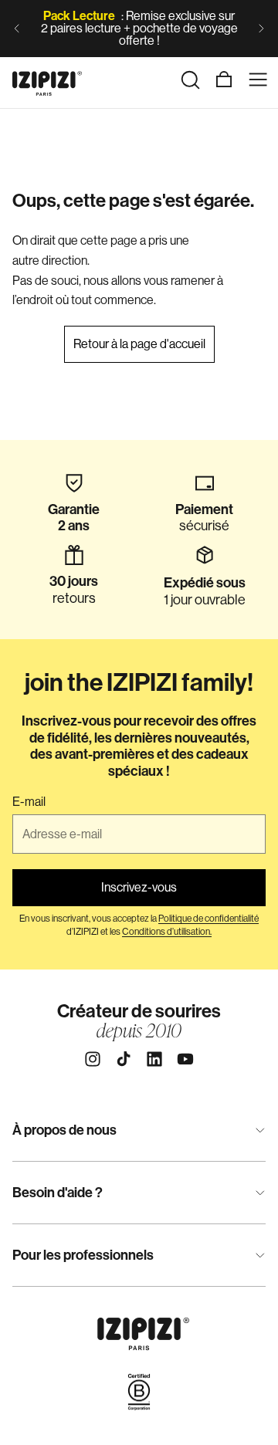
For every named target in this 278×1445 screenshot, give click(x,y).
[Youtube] (185, 1059)
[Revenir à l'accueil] (47, 79)
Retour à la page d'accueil (139, 344)
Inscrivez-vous (139, 887)
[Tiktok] (123, 1059)
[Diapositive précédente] (17, 29)
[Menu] (258, 79)
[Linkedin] (154, 1059)
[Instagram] (92, 1059)
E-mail (29, 802)
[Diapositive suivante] (261, 29)
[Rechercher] (190, 79)
